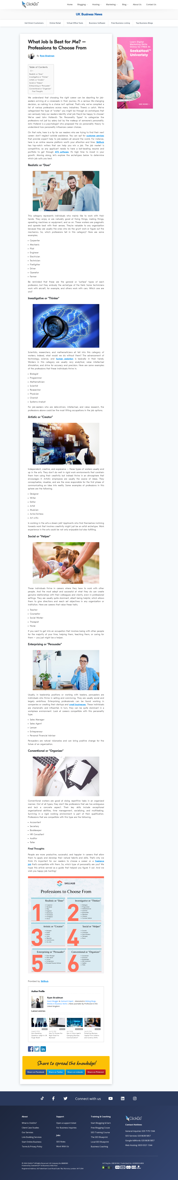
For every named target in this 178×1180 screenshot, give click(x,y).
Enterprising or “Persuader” (39, 86)
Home (70, 4)
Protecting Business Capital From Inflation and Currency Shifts (91, 1035)
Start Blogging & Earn (101, 1123)
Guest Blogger (52, 1001)
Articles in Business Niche (57, 1004)
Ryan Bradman (47, 56)
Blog (124, 4)
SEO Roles (60, 1141)
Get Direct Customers (34, 23)
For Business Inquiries (66, 1127)
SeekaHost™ (35, 1165)
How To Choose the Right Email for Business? (55, 1035)
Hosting (96, 4)
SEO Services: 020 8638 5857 (138, 1135)
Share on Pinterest (96, 1072)
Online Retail (55, 23)
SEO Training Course (100, 1132)
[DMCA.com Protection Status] (107, 1167)
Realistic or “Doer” (36, 74)
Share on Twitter (37, 1049)
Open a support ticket (66, 1123)
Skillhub (100, 142)
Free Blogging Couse (100, 1127)
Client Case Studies (30, 1127)
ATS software (62, 152)
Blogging (81, 4)
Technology (79, 1029)
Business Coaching (99, 1146)
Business (44, 1029)
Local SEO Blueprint (100, 1141)
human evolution (64, 359)
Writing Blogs (90, 1001)
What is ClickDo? (29, 1123)
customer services (95, 135)
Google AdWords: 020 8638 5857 (139, 1140)
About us (137, 4)
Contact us (151, 4)
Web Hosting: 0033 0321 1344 (138, 1145)
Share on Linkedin (43, 1049)
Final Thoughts (37, 91)
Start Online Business (31, 1141)
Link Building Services (32, 1137)
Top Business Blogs (144, 23)
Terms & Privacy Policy (32, 1146)
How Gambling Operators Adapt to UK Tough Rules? (39, 1035)
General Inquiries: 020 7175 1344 (140, 1131)
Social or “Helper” (36, 83)
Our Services (27, 1132)
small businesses (77, 704)
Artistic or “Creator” (36, 80)
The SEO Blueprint (99, 1137)
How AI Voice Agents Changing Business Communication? (74, 1035)
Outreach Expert (67, 1001)
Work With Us (62, 1146)
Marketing (111, 4)
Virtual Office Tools (75, 23)
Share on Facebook (30, 1049)
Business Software (97, 23)
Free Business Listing (120, 23)
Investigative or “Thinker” (38, 77)
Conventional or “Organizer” (40, 89)
